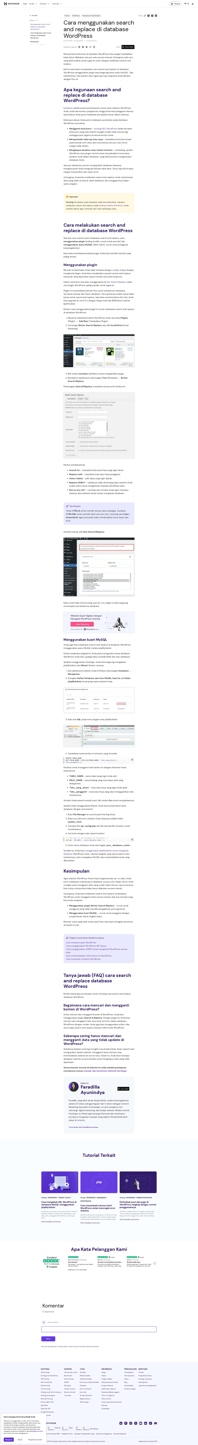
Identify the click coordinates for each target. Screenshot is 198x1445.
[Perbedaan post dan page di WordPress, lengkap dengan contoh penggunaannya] (138, 1182)
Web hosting (45, 1372)
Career (126, 1379)
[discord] (155, 1423)
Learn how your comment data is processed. (83, 1346)
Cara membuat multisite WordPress (83, 959)
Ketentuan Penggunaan (104, 1434)
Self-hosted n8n (46, 1382)
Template (83, 1385)
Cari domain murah (70, 1372)
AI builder (83, 1372)
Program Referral (107, 1385)
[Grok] (90, 47)
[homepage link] (11, 3)
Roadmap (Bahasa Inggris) (110, 1392)
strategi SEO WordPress (105, 128)
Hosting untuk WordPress (49, 1376)
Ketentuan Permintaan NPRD (50, 1434)
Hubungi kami (143, 1382)
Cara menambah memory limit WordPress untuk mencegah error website (97, 1208)
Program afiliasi (107, 1379)
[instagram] (130, 1423)
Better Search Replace (115, 282)
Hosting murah (46, 1415)
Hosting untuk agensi (48, 1395)
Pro (86, 300)
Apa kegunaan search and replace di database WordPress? (40, 26)
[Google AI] (86, 47)
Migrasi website (85, 1399)
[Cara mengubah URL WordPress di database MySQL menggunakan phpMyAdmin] (59, 1182)
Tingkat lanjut (64, 1198)
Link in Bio (83, 1392)
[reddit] (145, 1423)
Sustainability (128, 1385)
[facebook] (125, 1423)
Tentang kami (128, 1372)
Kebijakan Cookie (36, 1431)
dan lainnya (94, 1429)
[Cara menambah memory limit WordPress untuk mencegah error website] (98, 1182)
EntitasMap (105, 1409)
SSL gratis (67, 1385)
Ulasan (104, 1376)
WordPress (76, 16)
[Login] (192, 3)
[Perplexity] (94, 47)
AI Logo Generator (86, 1395)
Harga (25, 4)
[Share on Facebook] (152, 15)
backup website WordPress (111, 205)
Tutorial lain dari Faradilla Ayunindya (83, 1127)
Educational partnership (110, 1382)
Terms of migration (108, 1395)
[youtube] (140, 1423)
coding (115, 270)
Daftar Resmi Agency (109, 1389)
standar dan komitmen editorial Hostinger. (105, 1071)
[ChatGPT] (79, 47)
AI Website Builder (86, 1379)
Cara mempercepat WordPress (81, 942)
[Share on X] (148, 15)
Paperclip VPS (45, 1409)
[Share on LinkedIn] (156, 15)
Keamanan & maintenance (91, 16)
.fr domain (67, 1395)
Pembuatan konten (144, 1198)
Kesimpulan (34, 42)
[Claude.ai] (83, 47)
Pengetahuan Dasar (145, 1376)
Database (68, 108)
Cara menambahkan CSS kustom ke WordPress (89, 955)
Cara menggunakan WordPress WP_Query (86, 946)
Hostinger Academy (145, 1379)
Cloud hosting (45, 1389)
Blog (125, 1382)
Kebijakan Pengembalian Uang (84, 1434)
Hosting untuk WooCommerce (51, 1392)
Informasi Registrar (119, 1434)
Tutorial (67, 16)
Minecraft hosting (47, 1399)
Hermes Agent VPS (47, 1402)
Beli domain (68, 1376)
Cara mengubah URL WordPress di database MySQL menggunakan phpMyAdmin (59, 1205)
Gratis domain (69, 1379)
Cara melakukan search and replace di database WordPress (40, 35)
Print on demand (85, 1389)
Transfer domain (69, 1389)
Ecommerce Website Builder (89, 1382)
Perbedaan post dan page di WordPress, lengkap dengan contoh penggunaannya (138, 1205)
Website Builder (85, 1376)
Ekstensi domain (69, 1392)
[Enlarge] (132, 339)
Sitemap (104, 1405)
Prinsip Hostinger (130, 1389)
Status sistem (106, 1399)
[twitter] (135, 1423)
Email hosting (45, 1385)
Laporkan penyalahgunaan (147, 1385)
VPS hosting (45, 1379)
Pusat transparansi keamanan (112, 1402)
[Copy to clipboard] (145, 15)
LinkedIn (81, 1120)
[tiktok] (150, 1423)
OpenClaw (44, 1405)
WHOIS (66, 1382)
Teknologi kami (129, 1376)
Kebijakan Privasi (67, 1434)
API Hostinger (84, 1402)
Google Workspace (47, 1412)
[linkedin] (121, 1423)
